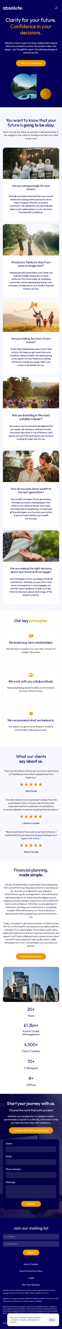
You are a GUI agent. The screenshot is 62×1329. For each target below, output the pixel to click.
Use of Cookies (31, 1264)
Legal (31, 1277)
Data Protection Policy (31, 1271)
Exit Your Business (31, 1284)
